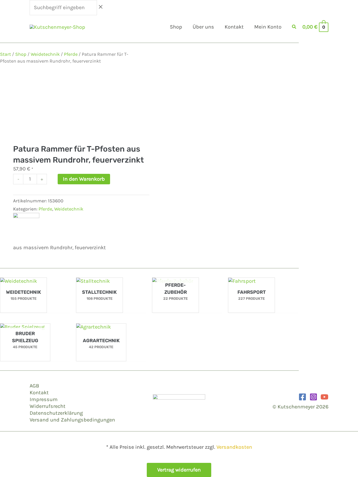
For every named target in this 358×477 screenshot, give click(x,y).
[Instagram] (313, 397)
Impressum (44, 399)
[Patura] (26, 226)
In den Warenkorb (84, 179)
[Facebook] (302, 397)
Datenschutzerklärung (56, 413)
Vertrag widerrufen (179, 470)
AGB (34, 386)
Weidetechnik (45, 54)
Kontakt (39, 393)
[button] (294, 27)
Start (5, 54)
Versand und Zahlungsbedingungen (72, 420)
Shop (20, 54)
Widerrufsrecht (48, 406)
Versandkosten (234, 447)
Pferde (71, 54)
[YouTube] (324, 397)
